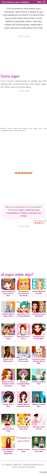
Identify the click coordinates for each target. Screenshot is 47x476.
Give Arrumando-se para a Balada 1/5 (35, 223)
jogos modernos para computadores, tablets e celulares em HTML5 (23, 213)
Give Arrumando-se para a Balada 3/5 (39, 223)
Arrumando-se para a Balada (15, 2)
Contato (43, 472)
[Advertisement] (23, 53)
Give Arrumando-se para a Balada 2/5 (37, 223)
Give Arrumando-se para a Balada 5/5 (44, 223)
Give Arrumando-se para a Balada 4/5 (42, 223)
